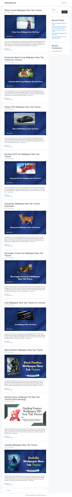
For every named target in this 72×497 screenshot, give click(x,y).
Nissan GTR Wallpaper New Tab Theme (22, 107)
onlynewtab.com (10, 3)
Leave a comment (9, 49)
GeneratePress (43, 495)
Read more (35, 45)
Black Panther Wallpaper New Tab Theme (23, 350)
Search (53, 9)
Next (9, 490)
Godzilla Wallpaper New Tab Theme (20, 445)
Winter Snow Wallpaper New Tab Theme (22, 10)
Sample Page (63, 2)
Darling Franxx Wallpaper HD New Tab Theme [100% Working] (22, 398)
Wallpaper (8, 48)
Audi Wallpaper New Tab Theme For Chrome (24, 303)
